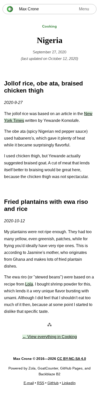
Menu (84, 9)
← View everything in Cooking (49, 337)
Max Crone (29, 9)
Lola (29, 284)
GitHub (53, 383)
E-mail (29, 383)
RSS (40, 383)
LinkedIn (69, 383)
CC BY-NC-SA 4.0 (71, 359)
